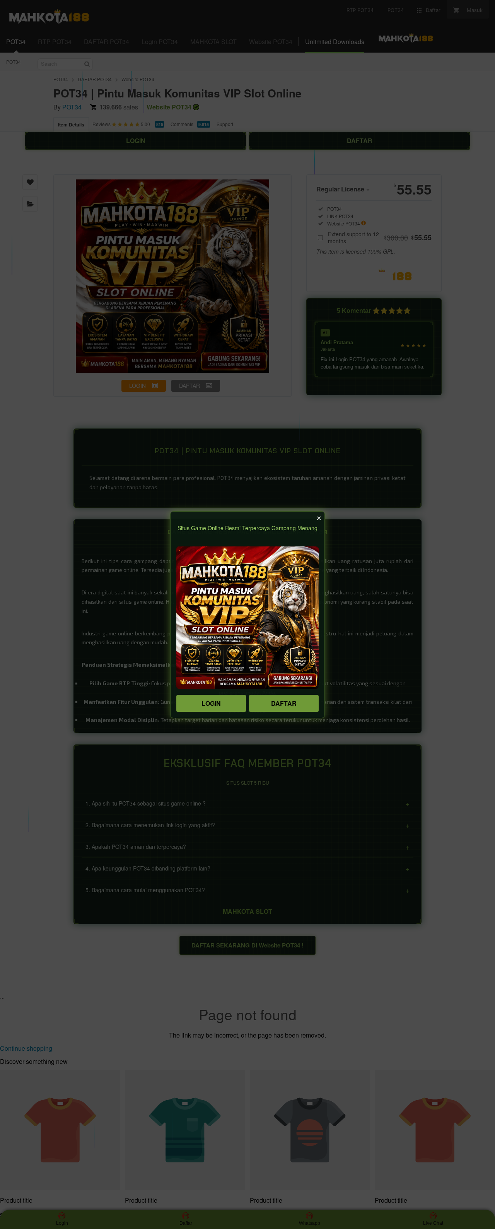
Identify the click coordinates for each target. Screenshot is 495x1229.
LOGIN (211, 703)
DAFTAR (284, 703)
